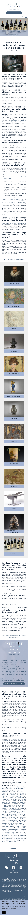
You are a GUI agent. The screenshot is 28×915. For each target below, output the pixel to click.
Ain (5, 787)
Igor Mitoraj (6, 199)
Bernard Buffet (19, 201)
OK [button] (4, 912)
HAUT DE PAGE (14, 849)
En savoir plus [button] (12, 908)
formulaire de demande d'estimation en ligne (14, 121)
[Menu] (26, 16)
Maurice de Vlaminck (11, 202)
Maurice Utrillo (10, 201)
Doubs (7, 800)
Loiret (25, 809)
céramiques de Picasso (11, 198)
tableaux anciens (15, 199)
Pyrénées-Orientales (7, 823)
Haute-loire (5, 809)
